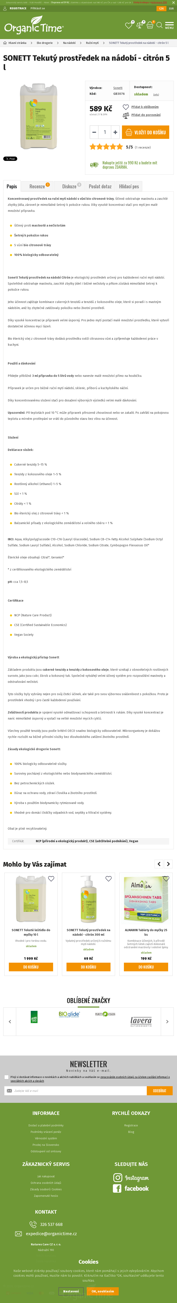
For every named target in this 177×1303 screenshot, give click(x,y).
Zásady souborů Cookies (46, 1189)
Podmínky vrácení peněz (46, 1131)
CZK (161, 8)
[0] (128, 25)
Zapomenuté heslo (46, 1195)
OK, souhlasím (103, 1291)
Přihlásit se (37, 8)
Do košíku (30, 967)
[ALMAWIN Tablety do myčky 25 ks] (146, 899)
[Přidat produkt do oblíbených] (51, 879)
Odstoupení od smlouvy (46, 1151)
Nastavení (71, 1291)
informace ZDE (159, 2)
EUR (171, 8)
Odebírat (159, 1090)
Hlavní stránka (17, 42)
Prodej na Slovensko (46, 1144)
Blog (131, 1131)
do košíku (150, 132)
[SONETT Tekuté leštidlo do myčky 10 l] (31, 899)
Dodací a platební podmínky (45, 1125)
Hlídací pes (129, 186)
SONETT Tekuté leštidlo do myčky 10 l (31, 932)
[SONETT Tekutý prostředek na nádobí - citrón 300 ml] (88, 899)
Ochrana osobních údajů (46, 1182)
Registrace (131, 1125)
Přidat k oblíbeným (145, 107)
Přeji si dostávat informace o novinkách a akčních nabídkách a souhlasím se (90, 1079)
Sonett (117, 88)
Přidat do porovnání (146, 115)
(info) (156, 94)
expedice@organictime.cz (51, 1233)
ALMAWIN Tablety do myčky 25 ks (146, 932)
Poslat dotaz (100, 186)
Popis (12, 186)
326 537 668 (51, 1224)
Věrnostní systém (46, 1138)
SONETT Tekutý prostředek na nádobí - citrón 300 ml (88, 932)
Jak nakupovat (46, 1176)
